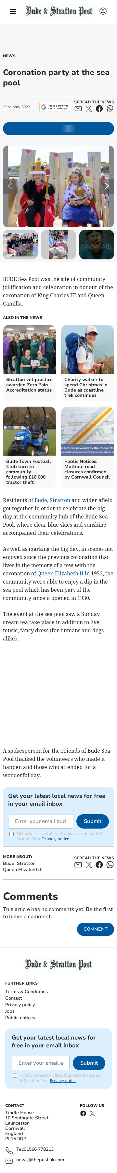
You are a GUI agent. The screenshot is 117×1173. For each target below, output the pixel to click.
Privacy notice (55, 838)
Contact (13, 998)
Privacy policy (20, 1005)
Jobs (10, 1011)
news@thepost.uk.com (40, 1160)
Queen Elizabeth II (60, 573)
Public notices (20, 1018)
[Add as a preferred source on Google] (54, 107)
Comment (96, 929)
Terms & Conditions (26, 992)
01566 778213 (39, 1149)
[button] (13, 11)
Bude (40, 500)
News (9, 56)
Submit (92, 821)
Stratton (60, 500)
